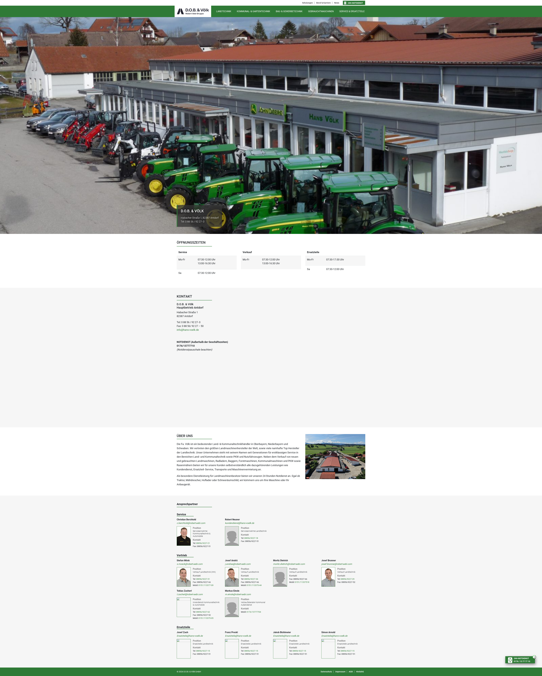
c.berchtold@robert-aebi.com (191, 523)
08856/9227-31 (203, 579)
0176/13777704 (254, 612)
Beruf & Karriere (323, 3)
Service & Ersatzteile (352, 11)
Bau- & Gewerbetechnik (289, 11)
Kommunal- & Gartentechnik (253, 11)
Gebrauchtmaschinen (321, 11)
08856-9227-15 (299, 651)
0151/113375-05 (205, 618)
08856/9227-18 (251, 538)
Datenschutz (326, 671)
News (336, 3)
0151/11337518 (302, 582)
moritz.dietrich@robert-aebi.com (289, 564)
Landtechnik (223, 11)
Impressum (340, 671)
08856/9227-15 (203, 651)
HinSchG (360, 671)
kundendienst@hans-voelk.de (239, 523)
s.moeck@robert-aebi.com (190, 564)
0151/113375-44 (254, 585)
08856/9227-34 (251, 579)
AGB (351, 671)
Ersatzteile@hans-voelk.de (190, 635)
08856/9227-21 (203, 543)
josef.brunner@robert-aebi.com (336, 564)
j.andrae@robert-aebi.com (238, 564)
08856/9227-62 (203, 612)
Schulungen (307, 3)
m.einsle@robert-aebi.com (238, 594)
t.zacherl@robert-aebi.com (190, 594)
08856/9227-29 (347, 579)
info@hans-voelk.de (188, 329)
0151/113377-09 (205, 585)
